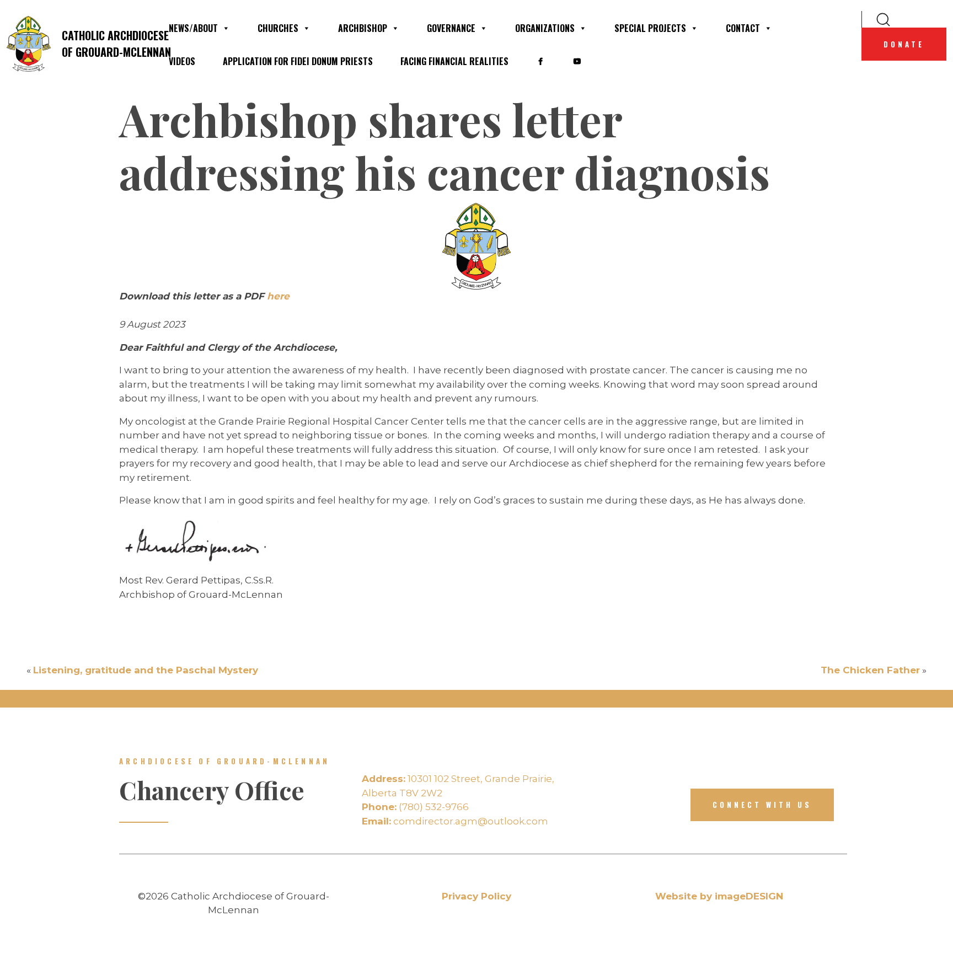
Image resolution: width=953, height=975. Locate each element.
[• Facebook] (540, 61)
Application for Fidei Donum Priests (298, 61)
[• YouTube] (577, 61)
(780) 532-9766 (415, 806)
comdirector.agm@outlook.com (455, 821)
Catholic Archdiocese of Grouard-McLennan (108, 43)
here (278, 296)
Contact (743, 28)
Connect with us (762, 804)
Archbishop (362, 28)
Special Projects (650, 28)
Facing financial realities (454, 61)
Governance (451, 28)
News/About (193, 28)
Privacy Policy (476, 896)
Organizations (545, 28)
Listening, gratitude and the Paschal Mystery (145, 670)
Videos (182, 61)
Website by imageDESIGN (719, 896)
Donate (904, 44)
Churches (278, 28)
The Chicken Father (870, 670)
